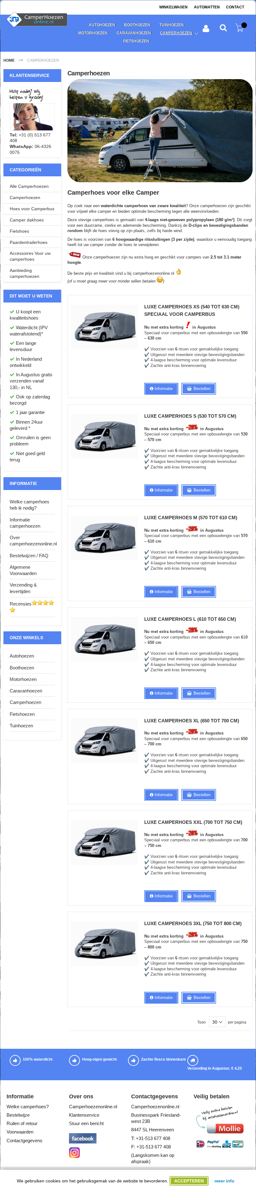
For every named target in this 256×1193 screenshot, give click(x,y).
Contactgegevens (24, 1140)
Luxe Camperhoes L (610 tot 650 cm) (190, 619)
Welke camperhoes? (28, 1106)
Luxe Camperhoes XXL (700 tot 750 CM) (193, 822)
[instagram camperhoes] (74, 1156)
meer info (224, 1180)
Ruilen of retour (22, 1123)
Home (9, 60)
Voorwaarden (20, 1131)
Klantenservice (84, 1115)
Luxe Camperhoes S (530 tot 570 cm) (190, 416)
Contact (235, 7)
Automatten (207, 7)
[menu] (136, 33)
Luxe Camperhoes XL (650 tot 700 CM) (191, 720)
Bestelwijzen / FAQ (29, 555)
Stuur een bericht (86, 1123)
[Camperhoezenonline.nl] (38, 20)
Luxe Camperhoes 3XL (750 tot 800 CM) (193, 923)
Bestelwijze (18, 1115)
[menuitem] (102, 25)
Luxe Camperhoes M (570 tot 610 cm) (190, 517)
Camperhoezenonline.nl (93, 1106)
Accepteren (189, 1180)
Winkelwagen (173, 7)
